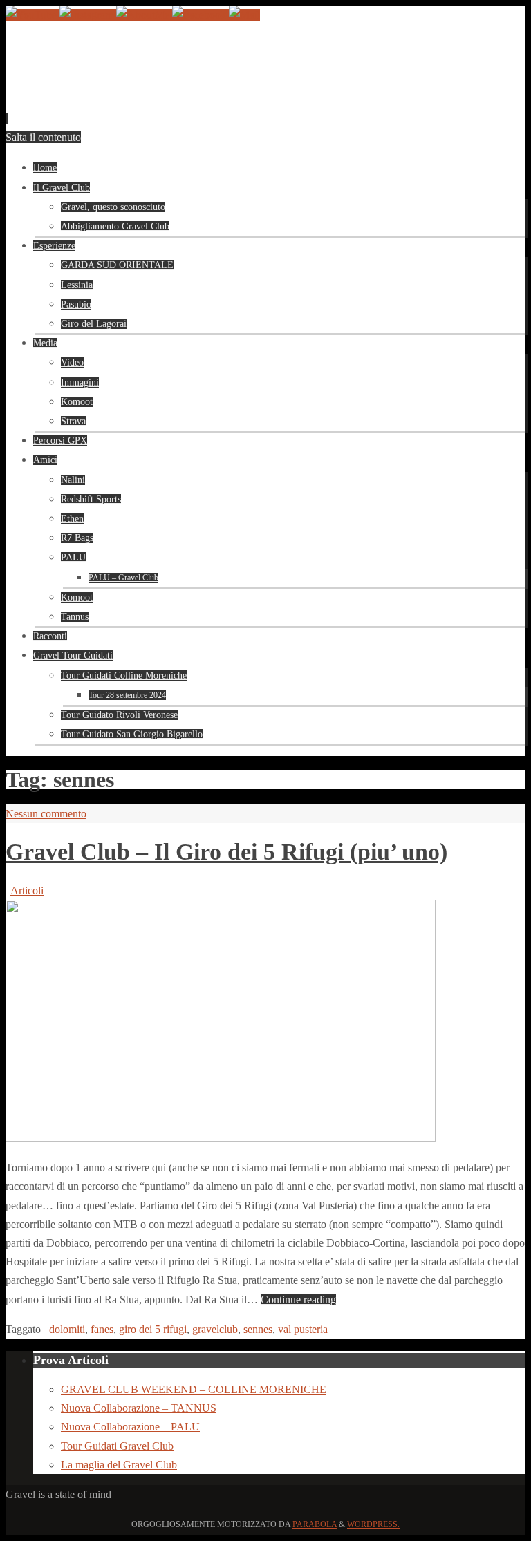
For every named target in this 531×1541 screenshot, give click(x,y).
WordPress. (373, 1524)
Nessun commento (46, 814)
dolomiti (67, 1329)
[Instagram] (87, 15)
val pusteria (303, 1329)
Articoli (27, 890)
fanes (102, 1329)
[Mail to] (244, 15)
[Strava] (144, 15)
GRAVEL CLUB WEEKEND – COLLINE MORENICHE (193, 1389)
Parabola (314, 1524)
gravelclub (215, 1329)
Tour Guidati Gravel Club (117, 1446)
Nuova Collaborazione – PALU (130, 1427)
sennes (257, 1329)
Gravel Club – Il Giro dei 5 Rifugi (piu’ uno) (226, 851)
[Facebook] (200, 15)
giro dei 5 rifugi (153, 1329)
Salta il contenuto (43, 137)
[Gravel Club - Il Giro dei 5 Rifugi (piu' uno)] (221, 1138)
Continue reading (298, 1299)
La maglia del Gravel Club (119, 1465)
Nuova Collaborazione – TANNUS (138, 1408)
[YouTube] (32, 15)
